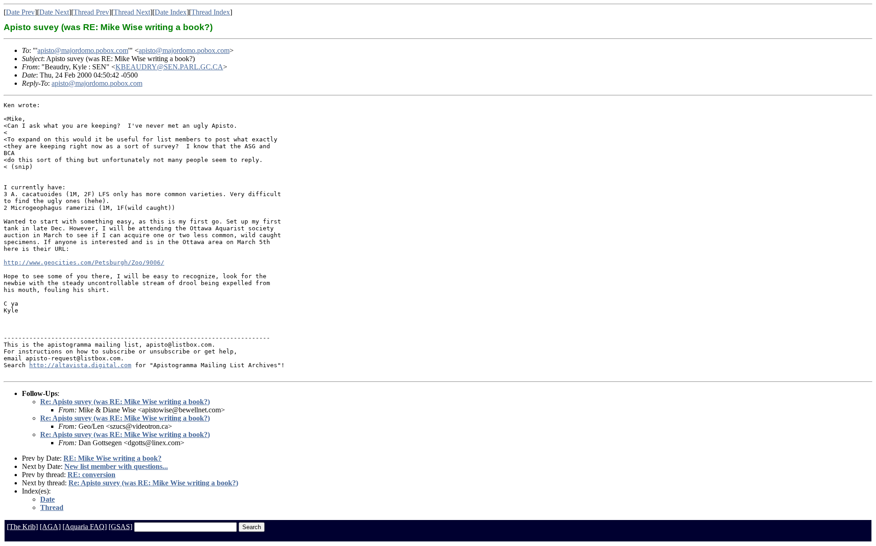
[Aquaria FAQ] (85, 526)
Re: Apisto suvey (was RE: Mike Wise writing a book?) (125, 402)
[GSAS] (120, 526)
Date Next (54, 12)
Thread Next (132, 12)
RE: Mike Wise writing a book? (112, 458)
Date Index (171, 12)
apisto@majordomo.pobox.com (82, 50)
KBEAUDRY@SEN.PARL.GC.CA (169, 67)
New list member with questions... (116, 466)
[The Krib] (22, 526)
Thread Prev (91, 12)
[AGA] (50, 526)
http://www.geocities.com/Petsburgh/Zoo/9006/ (84, 262)
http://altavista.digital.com (80, 365)
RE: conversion (91, 474)
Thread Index (210, 12)
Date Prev (20, 12)
